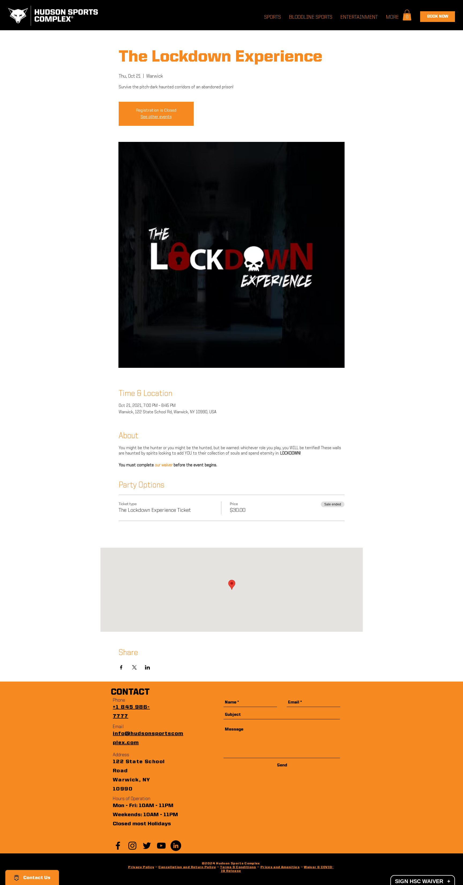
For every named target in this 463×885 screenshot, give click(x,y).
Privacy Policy (141, 867)
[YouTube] (161, 845)
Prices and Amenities (280, 867)
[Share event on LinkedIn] (147, 667)
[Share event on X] (134, 667)
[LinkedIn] (175, 845)
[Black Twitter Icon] (146, 845)
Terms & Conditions (238, 867)
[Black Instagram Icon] (132, 845)
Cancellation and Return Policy (187, 867)
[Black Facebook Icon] (118, 845)
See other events (156, 117)
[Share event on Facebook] (121, 667)
